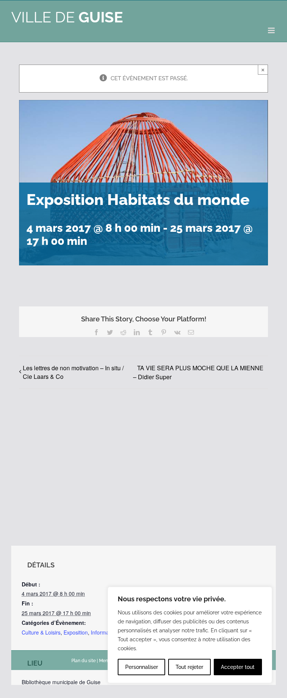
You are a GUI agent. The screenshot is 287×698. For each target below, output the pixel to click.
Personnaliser (141, 667)
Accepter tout (237, 667)
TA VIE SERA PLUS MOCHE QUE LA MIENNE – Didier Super (198, 372)
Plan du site (83, 660)
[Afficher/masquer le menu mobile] (272, 30)
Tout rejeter (189, 667)
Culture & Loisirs (41, 632)
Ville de (67, 17)
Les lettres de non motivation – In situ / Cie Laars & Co (73, 372)
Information (104, 632)
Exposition (76, 632)
